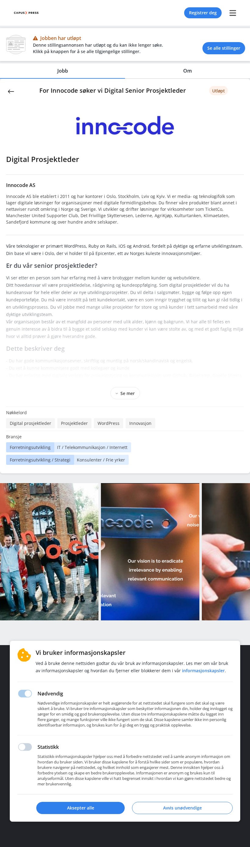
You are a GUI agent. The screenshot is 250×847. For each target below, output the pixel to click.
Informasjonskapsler (203, 670)
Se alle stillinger (223, 48)
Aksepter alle (80, 808)
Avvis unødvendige (182, 808)
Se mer (127, 393)
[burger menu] (233, 13)
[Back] (11, 91)
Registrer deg (203, 13)
